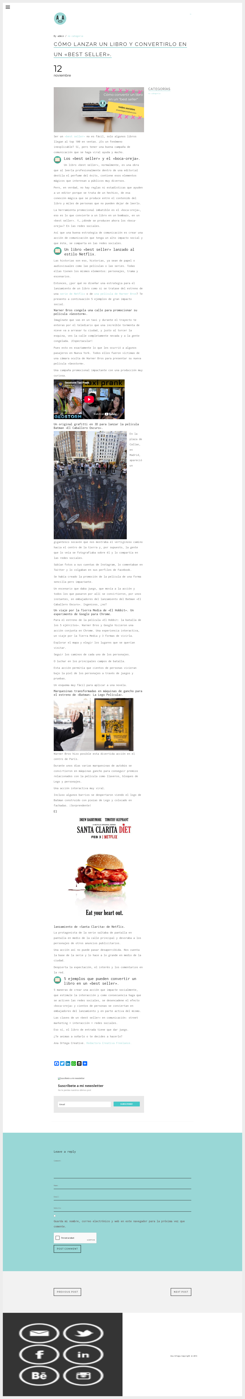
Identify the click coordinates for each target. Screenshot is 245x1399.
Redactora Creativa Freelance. (109, 1043)
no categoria (75, 36)
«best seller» (75, 136)
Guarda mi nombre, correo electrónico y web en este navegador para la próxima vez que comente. (119, 1223)
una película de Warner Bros (115, 293)
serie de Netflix (72, 293)
